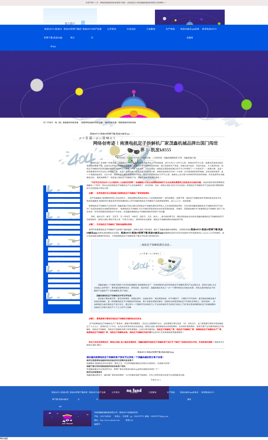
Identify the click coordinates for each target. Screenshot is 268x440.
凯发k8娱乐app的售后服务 (189, 33)
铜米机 (53, 248)
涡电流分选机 (56, 290)
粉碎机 (53, 275)
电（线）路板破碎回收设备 (66, 122)
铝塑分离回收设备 (58, 263)
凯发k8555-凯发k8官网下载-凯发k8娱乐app (53, 37)
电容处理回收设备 (58, 205)
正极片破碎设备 (57, 226)
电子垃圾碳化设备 (58, 210)
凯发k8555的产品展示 (92, 33)
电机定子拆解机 (57, 258)
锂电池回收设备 (57, 221)
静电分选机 (55, 285)
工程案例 (150, 29)
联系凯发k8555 (209, 29)
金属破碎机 (55, 253)
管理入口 (129, 420)
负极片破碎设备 (57, 231)
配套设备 (56, 269)
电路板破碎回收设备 (127, 122)
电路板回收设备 (57, 194)
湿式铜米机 (55, 302)
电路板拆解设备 (57, 200)
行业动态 (131, 29)
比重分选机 (55, 280)
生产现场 (170, 29)
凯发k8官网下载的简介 (73, 33)
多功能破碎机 (59, 296)
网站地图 (4, 438)
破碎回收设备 (111, 122)
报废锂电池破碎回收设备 (92, 122)
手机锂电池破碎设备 (59, 236)
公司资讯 (111, 29)
